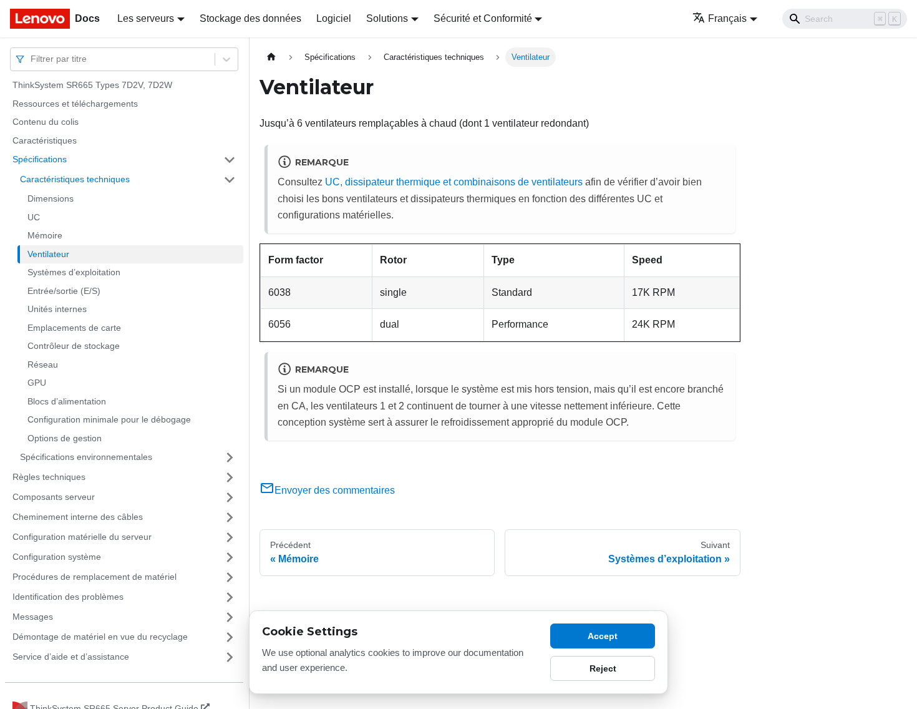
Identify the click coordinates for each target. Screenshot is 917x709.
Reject (603, 668)
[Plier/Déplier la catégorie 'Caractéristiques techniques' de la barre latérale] (229, 180)
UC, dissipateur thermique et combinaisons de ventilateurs (454, 182)
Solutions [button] (387, 18)
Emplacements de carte (74, 328)
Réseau (42, 364)
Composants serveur (53, 497)
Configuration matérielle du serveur (82, 537)
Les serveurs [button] (145, 18)
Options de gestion (64, 438)
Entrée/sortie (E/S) (63, 291)
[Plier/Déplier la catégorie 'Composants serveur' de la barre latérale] (229, 497)
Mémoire (44, 235)
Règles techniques (48, 477)
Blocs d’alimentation (66, 401)
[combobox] (32, 59)
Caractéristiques (44, 140)
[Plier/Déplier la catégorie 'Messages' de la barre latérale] (229, 617)
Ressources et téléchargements (75, 104)
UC (33, 217)
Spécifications (39, 159)
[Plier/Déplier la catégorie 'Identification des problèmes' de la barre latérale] (229, 597)
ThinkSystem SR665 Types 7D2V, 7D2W (92, 85)
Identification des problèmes (68, 597)
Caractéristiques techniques (75, 179)
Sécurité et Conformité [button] (483, 18)
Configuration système (56, 557)
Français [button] (727, 18)
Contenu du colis (45, 122)
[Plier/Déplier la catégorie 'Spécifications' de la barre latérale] (229, 160)
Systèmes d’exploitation (73, 272)
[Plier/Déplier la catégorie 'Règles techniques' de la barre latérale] (229, 477)
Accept (603, 636)
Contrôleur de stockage (73, 346)
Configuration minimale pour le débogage (109, 419)
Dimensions (50, 198)
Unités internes (57, 309)
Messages (32, 617)
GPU (36, 383)
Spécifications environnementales (86, 457)
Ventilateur (48, 254)
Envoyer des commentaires (334, 490)
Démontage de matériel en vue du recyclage (100, 637)
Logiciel (333, 18)
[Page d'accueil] (271, 57)
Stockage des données (250, 18)
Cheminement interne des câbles (77, 517)
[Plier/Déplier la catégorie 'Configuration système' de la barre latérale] (229, 557)
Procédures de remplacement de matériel (94, 577)
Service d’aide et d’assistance (70, 657)
